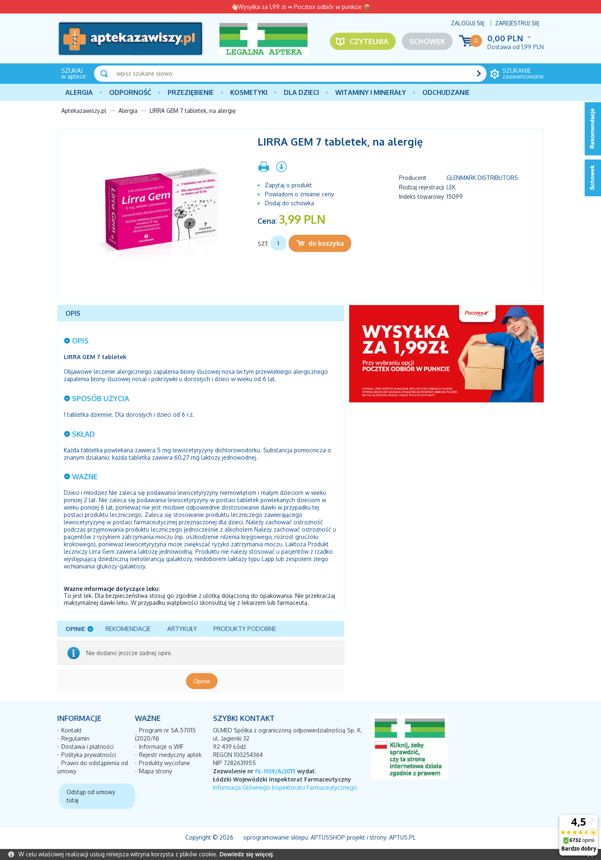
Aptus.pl (402, 837)
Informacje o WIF (161, 746)
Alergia (79, 92)
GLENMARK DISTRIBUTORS (482, 177)
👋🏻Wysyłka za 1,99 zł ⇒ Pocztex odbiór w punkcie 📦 (300, 6)
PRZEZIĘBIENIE (191, 92)
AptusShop (328, 837)
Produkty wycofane (164, 762)
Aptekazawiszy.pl (83, 110)
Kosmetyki (248, 92)
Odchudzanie (446, 92)
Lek (450, 187)
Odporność (130, 92)
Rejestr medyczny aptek (170, 754)
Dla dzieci (301, 92)
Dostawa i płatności (87, 746)
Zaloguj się (468, 23)
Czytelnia (369, 41)
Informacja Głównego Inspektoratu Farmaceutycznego (285, 787)
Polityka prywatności (88, 754)
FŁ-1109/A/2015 (275, 771)
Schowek (427, 41)
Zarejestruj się (517, 23)
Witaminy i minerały (370, 92)
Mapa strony (155, 771)
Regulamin (75, 738)
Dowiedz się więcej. (247, 854)
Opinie (201, 681)
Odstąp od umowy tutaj (91, 796)
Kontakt (71, 730)
